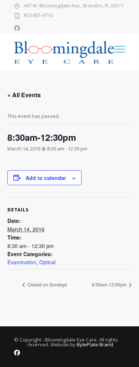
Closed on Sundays (46, 284)
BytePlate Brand (95, 344)
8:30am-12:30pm (110, 284)
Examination (21, 262)
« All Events (24, 95)
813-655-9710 (38, 15)
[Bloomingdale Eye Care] (64, 52)
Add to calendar (46, 177)
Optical (47, 262)
